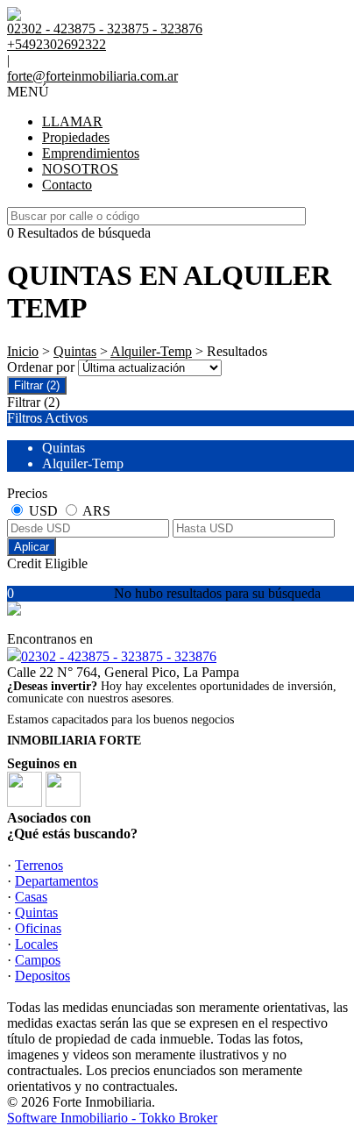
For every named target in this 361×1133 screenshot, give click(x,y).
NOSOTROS (80, 168)
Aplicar (31, 546)
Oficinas (38, 928)
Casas (31, 896)
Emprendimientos (90, 153)
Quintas (74, 351)
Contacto (67, 184)
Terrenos (39, 865)
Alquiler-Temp (151, 351)
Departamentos (56, 880)
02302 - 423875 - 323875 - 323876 (118, 656)
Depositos (42, 975)
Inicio (23, 351)
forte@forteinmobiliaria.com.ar (92, 75)
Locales (36, 944)
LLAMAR (72, 121)
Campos (37, 959)
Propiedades (76, 137)
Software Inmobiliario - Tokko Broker (112, 1117)
